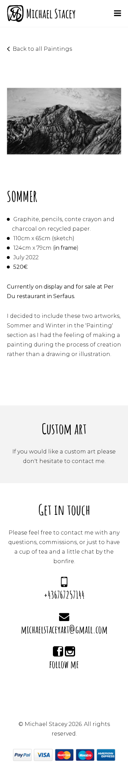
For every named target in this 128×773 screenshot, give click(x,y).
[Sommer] (64, 175)
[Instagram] (70, 652)
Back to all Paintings (42, 49)
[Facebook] (58, 652)
